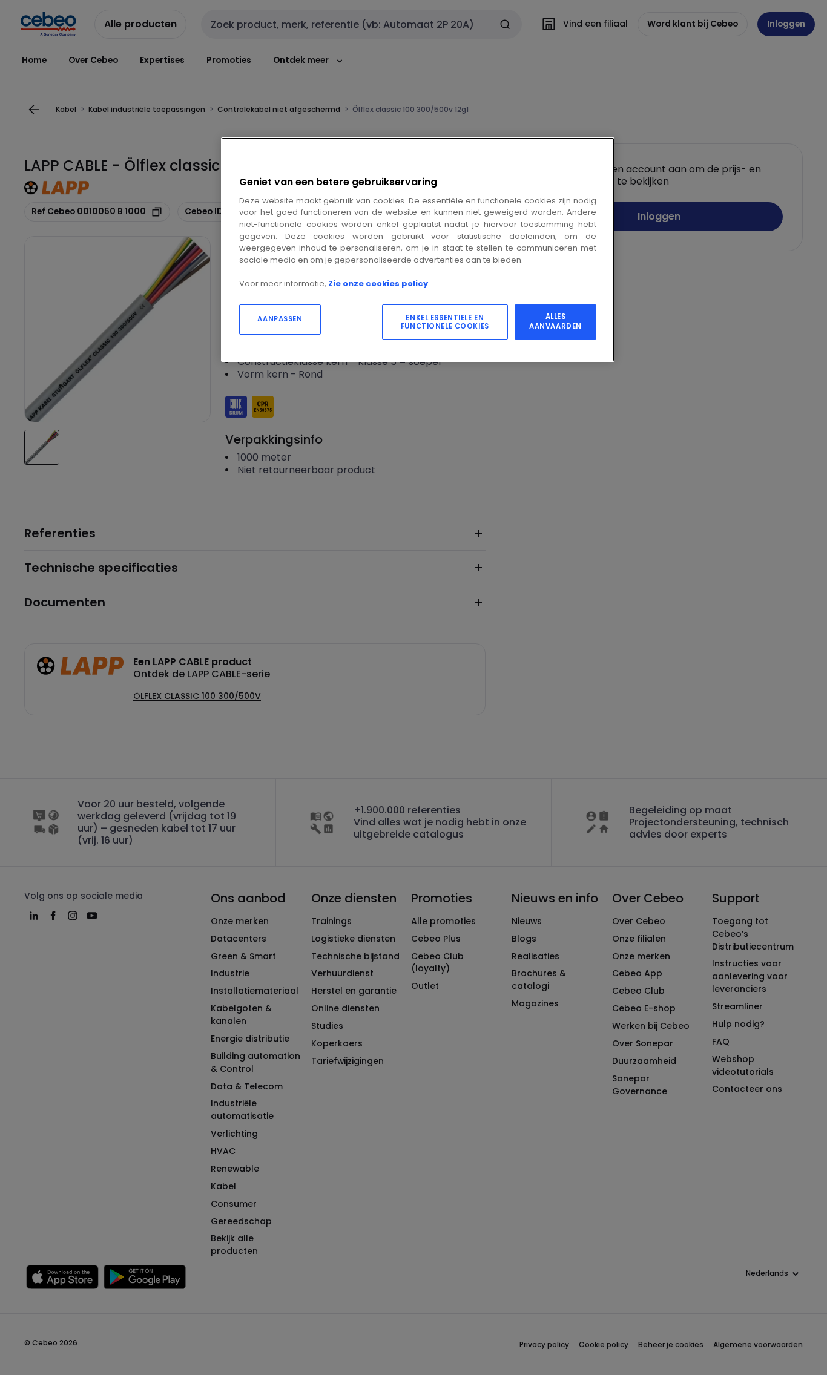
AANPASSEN (279, 319)
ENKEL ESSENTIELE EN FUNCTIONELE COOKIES (445, 322)
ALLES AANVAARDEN (555, 321)
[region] (417, 249)
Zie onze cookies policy (378, 283)
